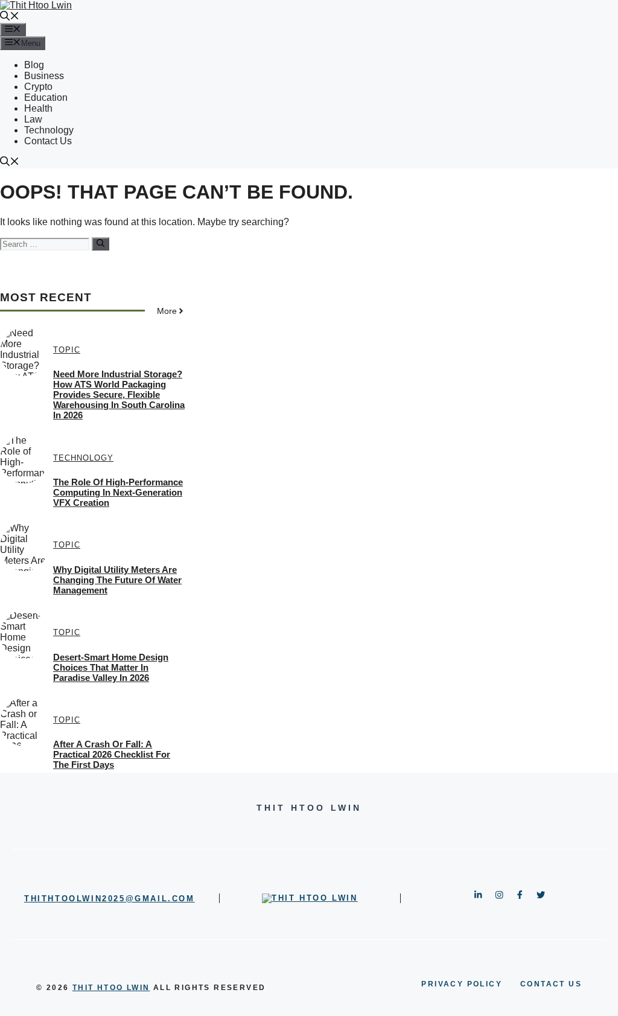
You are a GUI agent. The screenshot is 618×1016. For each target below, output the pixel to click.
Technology (49, 130)
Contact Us (48, 141)
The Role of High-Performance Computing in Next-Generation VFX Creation (118, 492)
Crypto (38, 86)
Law (33, 119)
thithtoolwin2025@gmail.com (109, 898)
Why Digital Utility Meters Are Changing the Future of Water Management (117, 579)
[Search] (100, 244)
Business (44, 76)
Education (46, 97)
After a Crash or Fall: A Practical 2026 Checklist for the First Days (111, 754)
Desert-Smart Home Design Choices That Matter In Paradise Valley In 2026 (110, 667)
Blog (34, 65)
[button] (9, 17)
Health (38, 108)
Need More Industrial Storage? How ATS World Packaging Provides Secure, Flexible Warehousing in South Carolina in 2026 (119, 394)
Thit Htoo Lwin (111, 987)
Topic (66, 350)
